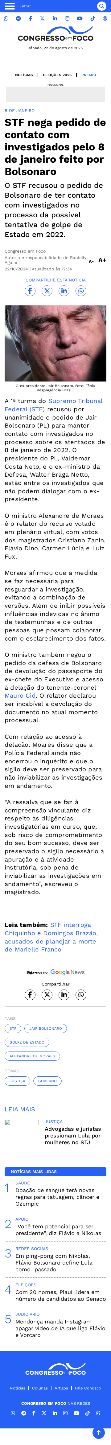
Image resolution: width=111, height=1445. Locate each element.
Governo (47, 1081)
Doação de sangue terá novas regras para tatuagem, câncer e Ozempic (57, 1197)
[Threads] (105, 18)
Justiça (17, 1081)
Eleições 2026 (57, 75)
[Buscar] (101, 6)
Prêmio (88, 75)
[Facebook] (30, 18)
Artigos (61, 1388)
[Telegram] (18, 18)
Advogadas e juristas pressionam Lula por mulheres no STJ (73, 1135)
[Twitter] (42, 18)
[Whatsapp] (6, 18)
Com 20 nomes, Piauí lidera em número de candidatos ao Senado (60, 1295)
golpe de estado (27, 1042)
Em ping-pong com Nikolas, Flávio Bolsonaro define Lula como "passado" (53, 1263)
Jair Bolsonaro (45, 1028)
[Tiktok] (93, 18)
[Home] (55, 33)
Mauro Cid (20, 695)
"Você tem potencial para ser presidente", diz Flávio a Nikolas (58, 1229)
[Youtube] (80, 18)
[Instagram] (67, 18)
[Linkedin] (55, 18)
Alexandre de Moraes (32, 1056)
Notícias (24, 75)
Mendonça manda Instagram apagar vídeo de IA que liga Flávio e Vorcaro (60, 1328)
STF (13, 1028)
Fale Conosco (88, 1388)
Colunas (40, 1388)
